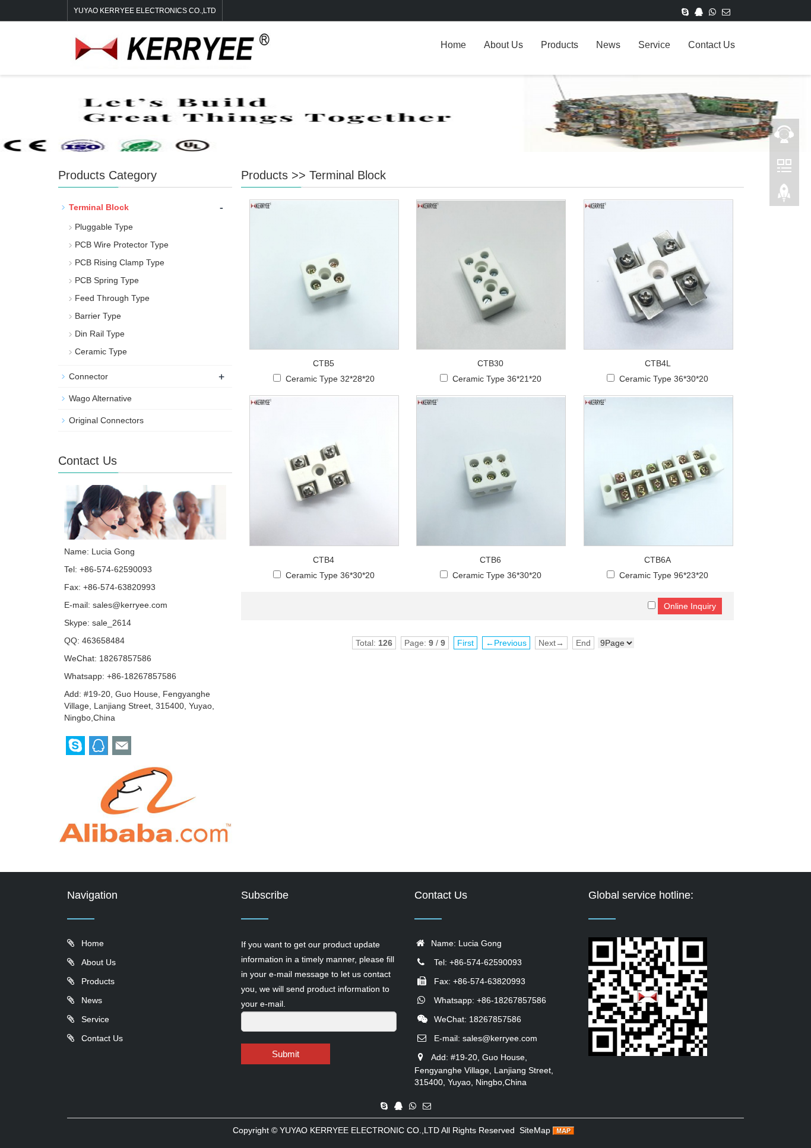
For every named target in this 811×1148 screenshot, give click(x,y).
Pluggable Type (104, 226)
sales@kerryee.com (130, 605)
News (608, 45)
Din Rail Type (100, 333)
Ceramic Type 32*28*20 (330, 378)
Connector (88, 376)
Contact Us (711, 45)
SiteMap (534, 1130)
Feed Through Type (112, 298)
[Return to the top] (784, 196)
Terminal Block (347, 175)
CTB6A (657, 560)
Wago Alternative (100, 398)
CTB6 (490, 560)
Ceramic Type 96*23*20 (663, 575)
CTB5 (323, 363)
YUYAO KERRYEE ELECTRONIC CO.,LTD (359, 1130)
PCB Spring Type (107, 280)
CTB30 (490, 363)
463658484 (103, 640)
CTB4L (658, 363)
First (465, 643)
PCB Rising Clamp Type (119, 262)
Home (453, 45)
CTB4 (323, 560)
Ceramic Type (101, 351)
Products (559, 45)
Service (654, 45)
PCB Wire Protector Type (122, 244)
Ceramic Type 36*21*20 (496, 378)
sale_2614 (111, 622)
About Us (503, 45)
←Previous (506, 643)
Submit (285, 1054)
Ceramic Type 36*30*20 (663, 378)
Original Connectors (106, 420)
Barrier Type (98, 316)
